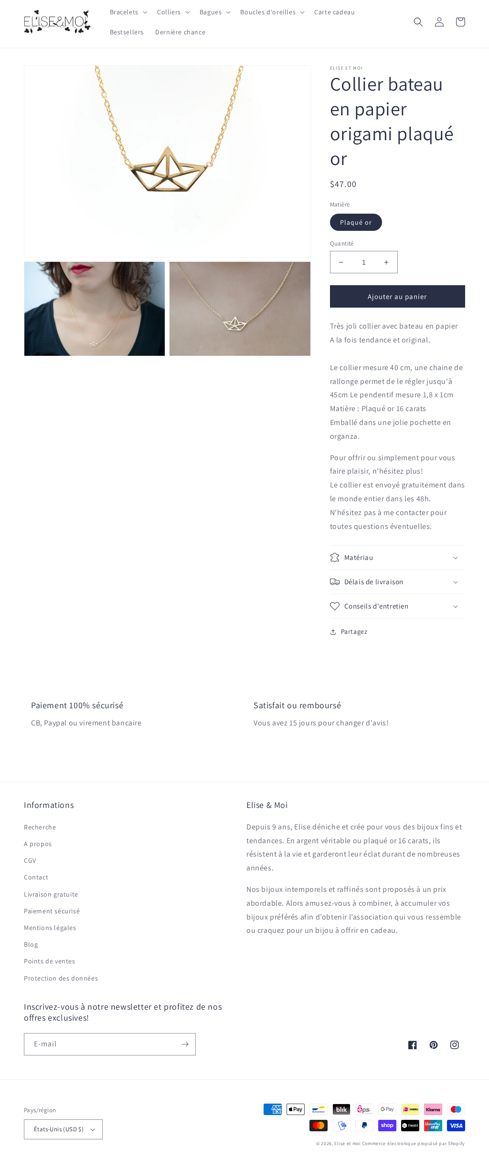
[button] (127, 12)
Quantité (342, 243)
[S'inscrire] (184, 1044)
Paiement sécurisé (52, 911)
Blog (31, 944)
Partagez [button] (354, 631)
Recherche (40, 827)
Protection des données (61, 978)
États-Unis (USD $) (59, 1129)
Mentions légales (50, 927)
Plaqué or (356, 222)
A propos (38, 843)
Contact (36, 877)
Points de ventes (49, 961)
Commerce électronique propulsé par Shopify (413, 1143)
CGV (30, 860)
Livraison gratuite (51, 894)
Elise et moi (347, 1143)
